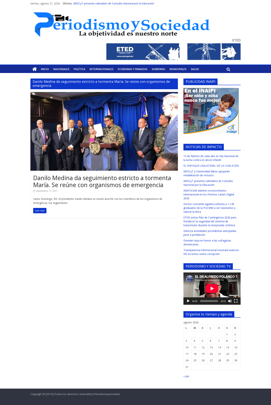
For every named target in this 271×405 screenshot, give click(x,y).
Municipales (178, 69)
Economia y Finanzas (132, 69)
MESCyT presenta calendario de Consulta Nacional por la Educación (113, 3)
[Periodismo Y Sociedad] (34, 69)
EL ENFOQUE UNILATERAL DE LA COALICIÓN (211, 165)
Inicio (45, 69)
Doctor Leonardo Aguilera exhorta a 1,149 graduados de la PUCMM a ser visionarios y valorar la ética (209, 207)
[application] (212, 288)
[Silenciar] (230, 301)
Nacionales (61, 69)
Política (79, 69)
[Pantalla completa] (236, 301)
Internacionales (101, 69)
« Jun (186, 376)
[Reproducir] (188, 301)
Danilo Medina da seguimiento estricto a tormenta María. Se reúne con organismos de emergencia (102, 181)
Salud (195, 69)
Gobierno (158, 69)
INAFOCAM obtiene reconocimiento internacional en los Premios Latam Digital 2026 (208, 194)
